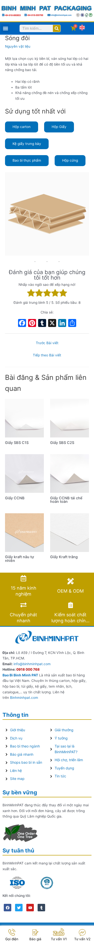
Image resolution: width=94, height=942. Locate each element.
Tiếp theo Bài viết (47, 355)
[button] (5, 28)
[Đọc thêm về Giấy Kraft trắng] (69, 532)
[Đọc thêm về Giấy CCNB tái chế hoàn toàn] (69, 473)
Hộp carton (22, 127)
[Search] (56, 28)
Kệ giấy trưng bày (27, 144)
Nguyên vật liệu (17, 46)
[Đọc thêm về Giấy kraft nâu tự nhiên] (24, 532)
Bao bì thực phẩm (27, 160)
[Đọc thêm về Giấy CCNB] (24, 473)
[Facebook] (22, 323)
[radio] (31, 294)
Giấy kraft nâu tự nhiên (19, 559)
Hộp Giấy (59, 127)
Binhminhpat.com (24, 698)
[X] (52, 323)
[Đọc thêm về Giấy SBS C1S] (24, 418)
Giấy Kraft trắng (64, 557)
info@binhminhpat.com (32, 664)
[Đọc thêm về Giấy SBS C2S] (69, 418)
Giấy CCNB (15, 498)
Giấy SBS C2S (62, 442)
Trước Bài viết (47, 343)
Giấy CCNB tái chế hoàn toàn (66, 500)
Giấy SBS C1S (17, 442)
